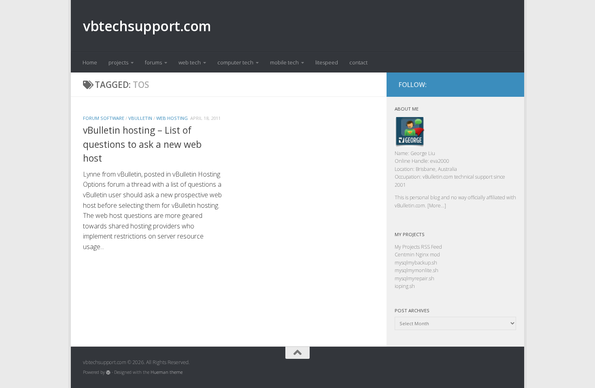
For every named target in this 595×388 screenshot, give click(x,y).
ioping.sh (405, 286)
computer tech (235, 62)
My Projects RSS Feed (418, 246)
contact (358, 62)
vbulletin (140, 118)
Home (90, 62)
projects (118, 62)
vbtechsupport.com (147, 26)
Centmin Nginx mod (417, 254)
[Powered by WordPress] (108, 372)
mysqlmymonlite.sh (416, 270)
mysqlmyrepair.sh (414, 278)
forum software (103, 118)
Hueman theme (167, 372)
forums (153, 62)
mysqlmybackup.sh (416, 262)
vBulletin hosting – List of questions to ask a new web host (142, 144)
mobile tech (284, 62)
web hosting (172, 118)
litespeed (326, 62)
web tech (189, 62)
